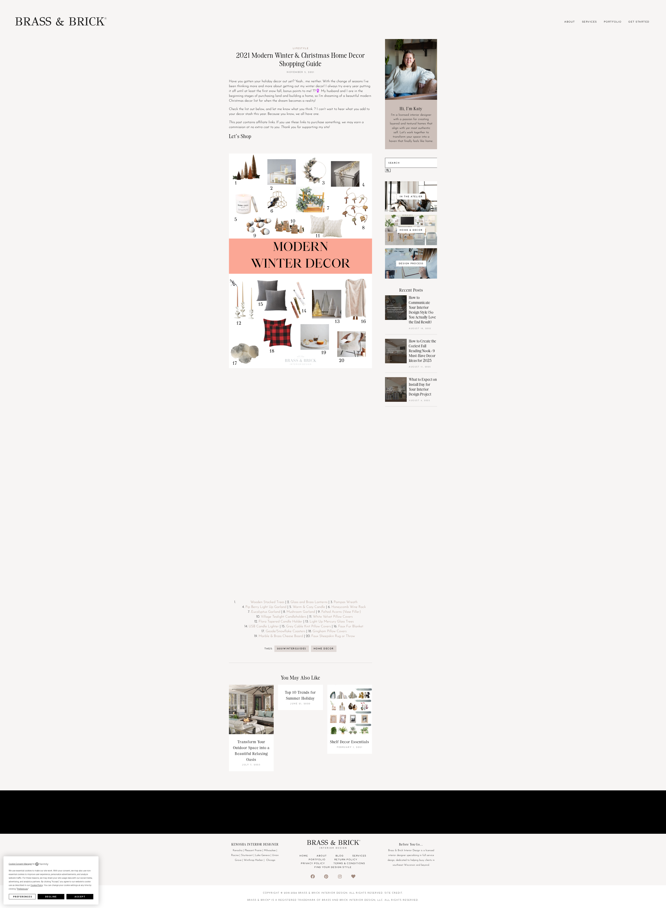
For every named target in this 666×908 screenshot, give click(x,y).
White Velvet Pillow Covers (333, 616)
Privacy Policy (313, 863)
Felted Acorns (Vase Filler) (341, 612)
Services (589, 22)
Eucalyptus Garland (265, 612)
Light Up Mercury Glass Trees (332, 621)
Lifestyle (301, 48)
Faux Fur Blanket (350, 626)
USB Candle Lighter (264, 626)
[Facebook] (312, 876)
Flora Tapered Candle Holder (280, 621)
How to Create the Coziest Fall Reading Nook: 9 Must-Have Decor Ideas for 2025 (422, 351)
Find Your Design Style (333, 867)
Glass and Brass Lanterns (309, 602)
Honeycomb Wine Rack (348, 607)
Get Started (639, 22)
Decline (51, 897)
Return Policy (345, 859)
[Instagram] (340, 876)
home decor (324, 649)
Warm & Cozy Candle (309, 607)
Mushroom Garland (301, 612)
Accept (80, 897)
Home (304, 855)
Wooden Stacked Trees (267, 602)
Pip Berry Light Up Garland (265, 607)
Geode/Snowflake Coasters (285, 631)
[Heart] (353, 876)
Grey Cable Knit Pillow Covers (308, 626)
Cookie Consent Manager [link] (20, 864)
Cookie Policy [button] (37, 885)
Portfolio (613, 22)
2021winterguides (291, 649)
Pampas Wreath (345, 602)
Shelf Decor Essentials (349, 741)
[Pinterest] (326, 876)
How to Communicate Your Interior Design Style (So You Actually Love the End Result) (422, 309)
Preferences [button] (22, 889)
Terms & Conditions (349, 863)
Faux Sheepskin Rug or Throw (333, 636)
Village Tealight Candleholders (283, 616)
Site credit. (394, 893)
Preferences (22, 897)
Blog (340, 855)
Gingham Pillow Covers (330, 631)
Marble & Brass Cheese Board (281, 636)
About (569, 22)
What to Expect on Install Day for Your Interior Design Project (423, 387)
